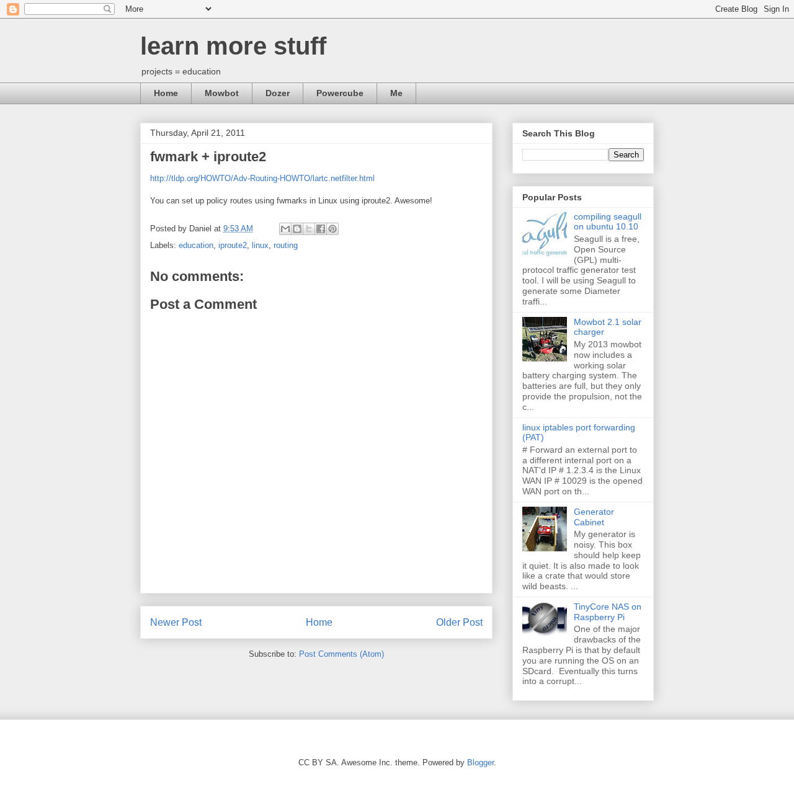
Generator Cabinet (594, 517)
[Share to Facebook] (320, 229)
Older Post (459, 622)
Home (166, 93)
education (196, 245)
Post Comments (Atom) (341, 654)
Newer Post (176, 622)
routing (286, 245)
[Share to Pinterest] (332, 229)
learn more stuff (233, 46)
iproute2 (232, 245)
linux (260, 245)
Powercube (340, 93)
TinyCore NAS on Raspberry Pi (607, 612)
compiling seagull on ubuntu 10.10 (607, 221)
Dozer (277, 93)
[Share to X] (309, 229)
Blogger (480, 762)
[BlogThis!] (297, 229)
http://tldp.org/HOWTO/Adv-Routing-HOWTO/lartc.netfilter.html (262, 178)
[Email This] (285, 229)
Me (396, 93)
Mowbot (222, 93)
